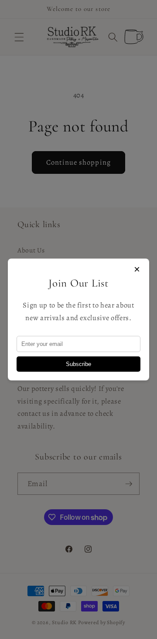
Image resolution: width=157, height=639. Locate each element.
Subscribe (78, 364)
